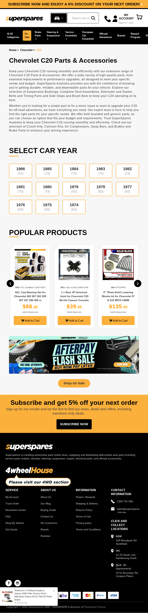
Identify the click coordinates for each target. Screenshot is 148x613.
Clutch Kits (35, 126)
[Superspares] (24, 18)
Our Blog (46, 503)
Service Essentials (71, 34)
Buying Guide (48, 510)
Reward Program (135, 35)
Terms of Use (83, 516)
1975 (47, 207)
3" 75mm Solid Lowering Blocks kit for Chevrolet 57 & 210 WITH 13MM (118, 296)
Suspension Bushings (42, 91)
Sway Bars (98, 126)
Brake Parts (38, 34)
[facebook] (8, 583)
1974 (74, 207)
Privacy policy (83, 523)
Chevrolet (26, 50)
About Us (46, 497)
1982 (127, 171)
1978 (100, 189)
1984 (74, 171)
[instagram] (17, 583)
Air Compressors (77, 126)
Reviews (45, 535)
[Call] (107, 18)
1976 (20, 207)
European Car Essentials (88, 35)
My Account (12, 497)
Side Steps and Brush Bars (68, 95)
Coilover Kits (53, 126)
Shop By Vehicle (14, 523)
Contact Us (47, 516)
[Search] (93, 18)
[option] (74, 4)
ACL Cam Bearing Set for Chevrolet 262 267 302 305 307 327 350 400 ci (30, 296)
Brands (121, 35)
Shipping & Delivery (87, 503)
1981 (20, 189)
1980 (47, 189)
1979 (74, 189)
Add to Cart (31, 320)
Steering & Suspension (53, 34)
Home (12, 50)
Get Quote (11, 529)
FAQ (7, 516)
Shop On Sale (74, 383)
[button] (13, 35)
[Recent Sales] (8, 596)
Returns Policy (84, 510)
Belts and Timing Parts (25, 95)
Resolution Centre (15, 510)
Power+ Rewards (85, 497)
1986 (20, 171)
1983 (100, 171)
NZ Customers (49, 523)
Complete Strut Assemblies (79, 91)
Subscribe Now (74, 424)
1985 (47, 171)
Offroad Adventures (105, 35)
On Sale (27, 35)
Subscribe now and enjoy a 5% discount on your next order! (74, 4)
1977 (127, 189)
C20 (38, 50)
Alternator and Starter (116, 91)
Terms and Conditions (88, 529)
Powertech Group (95, 606)
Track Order (12, 503)
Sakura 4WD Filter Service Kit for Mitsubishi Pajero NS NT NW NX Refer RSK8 (33, 596)
